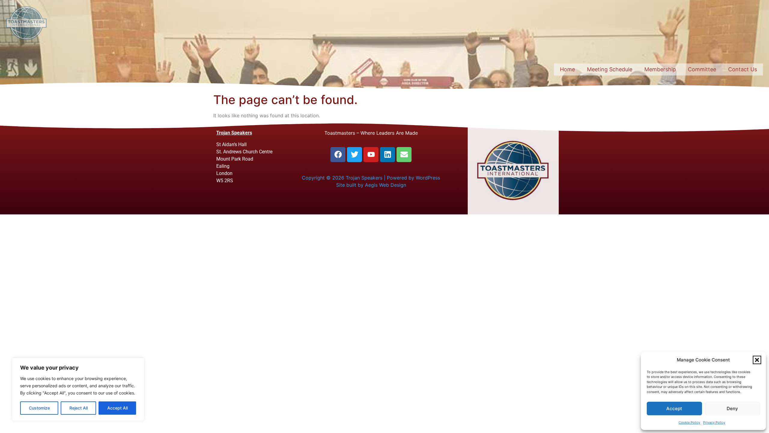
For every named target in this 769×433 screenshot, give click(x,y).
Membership (660, 69)
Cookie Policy (689, 422)
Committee (702, 69)
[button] (757, 360)
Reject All (78, 407)
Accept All (117, 407)
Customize (39, 407)
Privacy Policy (714, 422)
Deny (732, 408)
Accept (674, 408)
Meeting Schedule (609, 69)
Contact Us (742, 69)
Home (567, 69)
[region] (78, 389)
